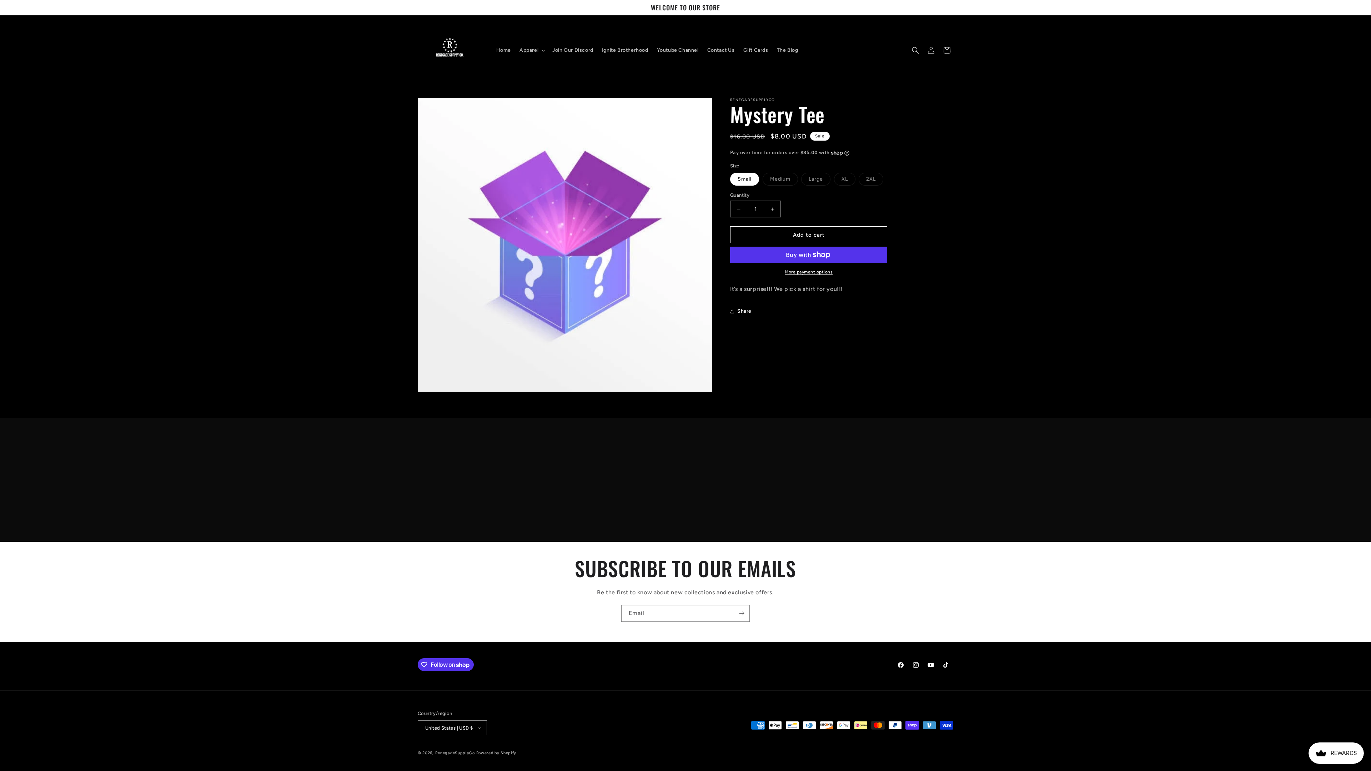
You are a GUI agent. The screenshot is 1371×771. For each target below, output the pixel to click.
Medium (784, 181)
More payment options (809, 271)
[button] (531, 50)
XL (848, 181)
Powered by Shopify (496, 753)
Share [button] (744, 311)
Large (819, 181)
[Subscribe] (741, 613)
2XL (874, 181)
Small (745, 179)
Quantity (739, 195)
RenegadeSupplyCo (455, 753)
